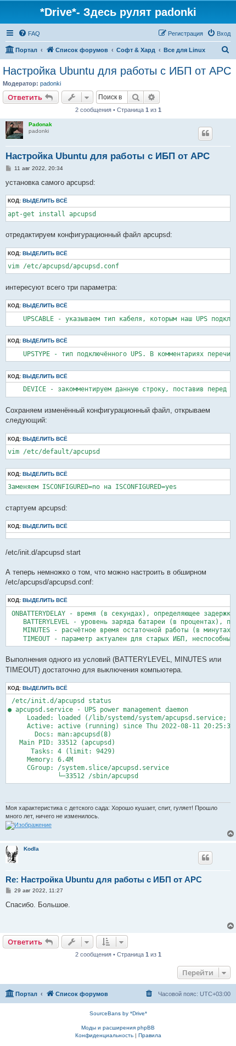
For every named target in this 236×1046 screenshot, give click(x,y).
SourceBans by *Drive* (118, 1013)
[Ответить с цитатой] (205, 133)
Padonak (40, 124)
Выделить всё (45, 201)
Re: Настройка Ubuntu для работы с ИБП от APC (103, 879)
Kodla (31, 849)
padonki (50, 83)
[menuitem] (29, 33)
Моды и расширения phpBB (118, 1028)
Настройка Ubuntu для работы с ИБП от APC (117, 71)
